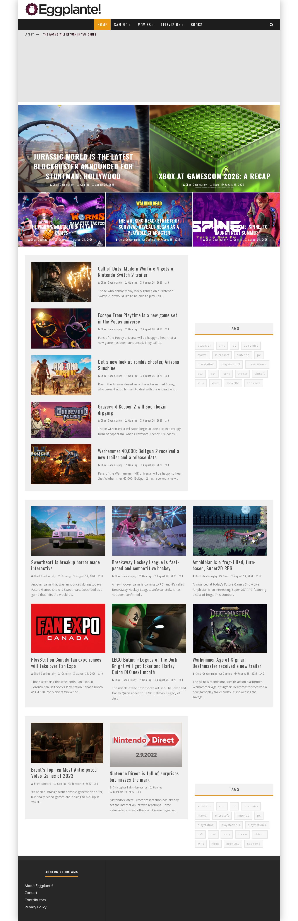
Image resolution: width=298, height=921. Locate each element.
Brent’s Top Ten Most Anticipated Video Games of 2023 (64, 772)
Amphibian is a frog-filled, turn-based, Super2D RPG (224, 565)
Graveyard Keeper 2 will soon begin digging (132, 409)
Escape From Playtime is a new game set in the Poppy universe (137, 318)
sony (226, 374)
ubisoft (260, 374)
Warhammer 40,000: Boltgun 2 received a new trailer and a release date (138, 454)
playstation (206, 364)
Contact (31, 892)
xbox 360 (233, 383)
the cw (242, 374)
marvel (202, 355)
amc (222, 345)
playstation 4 (257, 364)
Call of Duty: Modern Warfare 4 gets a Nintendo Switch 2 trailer (135, 271)
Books (197, 24)
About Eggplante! (39, 885)
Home (102, 24)
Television (171, 24)
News (226, 576)
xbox (215, 383)
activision (204, 345)
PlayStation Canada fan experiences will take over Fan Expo (66, 662)
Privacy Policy (35, 907)
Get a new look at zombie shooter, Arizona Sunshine (138, 364)
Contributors (35, 899)
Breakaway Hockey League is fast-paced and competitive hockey (145, 565)
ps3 (200, 374)
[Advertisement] (149, 71)
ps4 (213, 374)
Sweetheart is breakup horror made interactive (65, 565)
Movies (144, 24)
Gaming (121, 24)
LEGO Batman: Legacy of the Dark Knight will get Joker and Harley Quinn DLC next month (144, 665)
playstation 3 (230, 364)
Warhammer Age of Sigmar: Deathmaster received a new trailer (227, 662)
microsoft (222, 355)
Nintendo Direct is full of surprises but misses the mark (144, 776)
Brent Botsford (42, 783)
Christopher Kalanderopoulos (129, 787)
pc (259, 355)
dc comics (251, 345)
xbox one (253, 383)
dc (234, 345)
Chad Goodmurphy (111, 282)
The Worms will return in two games (69, 34)
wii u (201, 383)
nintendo (243, 355)
